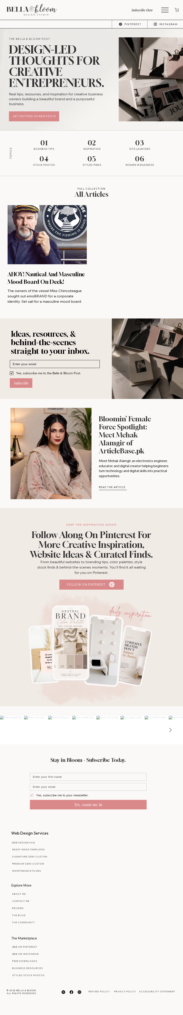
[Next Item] (170, 730)
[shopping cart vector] (176, 10)
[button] (145, 10)
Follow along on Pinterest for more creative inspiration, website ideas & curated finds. (91, 544)
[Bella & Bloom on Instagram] (79, 992)
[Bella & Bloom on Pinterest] (63, 992)
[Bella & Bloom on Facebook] (71, 992)
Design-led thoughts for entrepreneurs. (56, 66)
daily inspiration (130, 612)
